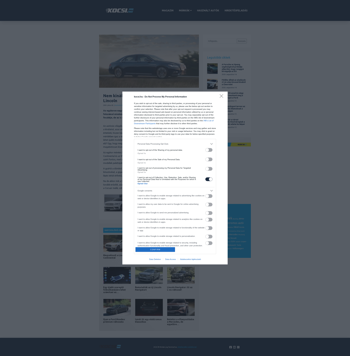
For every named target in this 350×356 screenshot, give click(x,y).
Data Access (170, 259)
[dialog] (175, 178)
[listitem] (175, 143)
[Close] (222, 97)
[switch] (208, 150)
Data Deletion (155, 259)
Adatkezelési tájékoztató (190, 259)
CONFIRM (155, 250)
